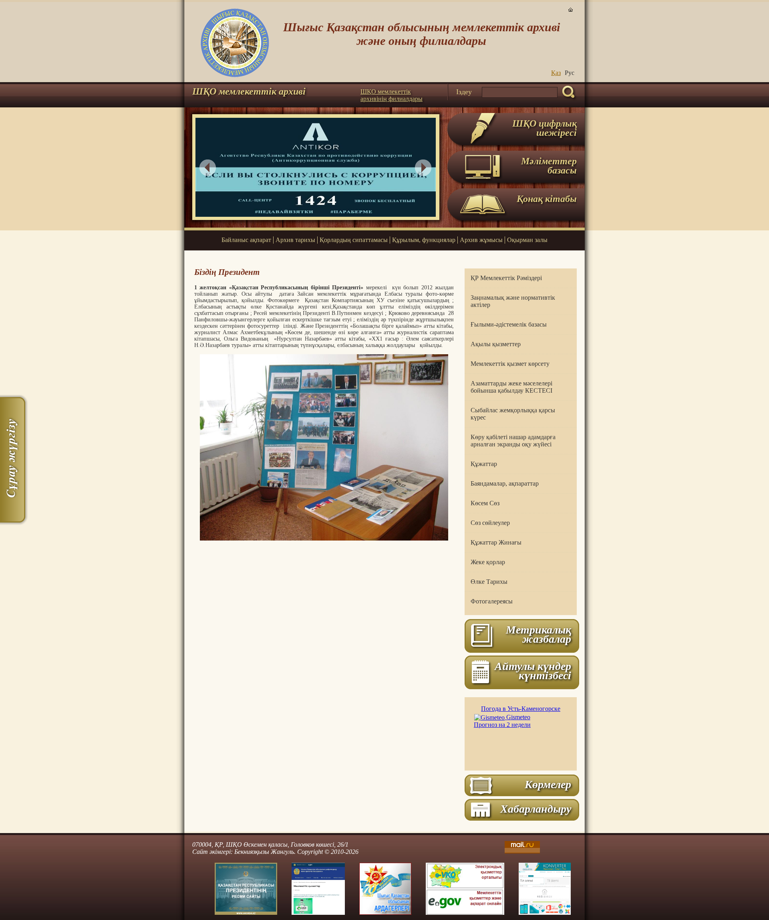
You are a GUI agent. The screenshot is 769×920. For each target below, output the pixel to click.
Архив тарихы (295, 239)
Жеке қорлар (488, 562)
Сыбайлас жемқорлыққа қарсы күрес (513, 414)
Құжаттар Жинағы (496, 542)
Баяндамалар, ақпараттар (505, 483)
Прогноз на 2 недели (502, 724)
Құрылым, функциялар (423, 239)
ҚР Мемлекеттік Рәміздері (506, 277)
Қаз (556, 72)
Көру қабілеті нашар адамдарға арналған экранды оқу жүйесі (513, 441)
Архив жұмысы (481, 239)
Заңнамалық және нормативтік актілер (513, 301)
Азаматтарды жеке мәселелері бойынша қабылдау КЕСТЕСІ (511, 387)
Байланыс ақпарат (246, 239)
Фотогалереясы (492, 601)
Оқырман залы (527, 239)
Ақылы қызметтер (496, 344)
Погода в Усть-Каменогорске (520, 708)
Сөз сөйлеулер (490, 522)
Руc (569, 72)
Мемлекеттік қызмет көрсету (510, 363)
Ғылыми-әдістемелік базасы (509, 324)
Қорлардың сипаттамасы (354, 239)
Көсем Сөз (485, 503)
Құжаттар (484, 463)
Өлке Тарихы (489, 581)
